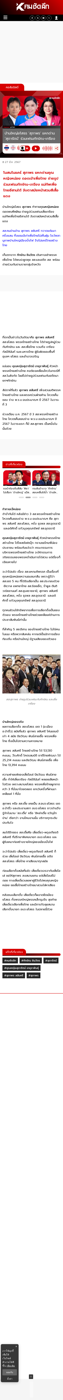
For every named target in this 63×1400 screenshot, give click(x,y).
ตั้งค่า (9, 1378)
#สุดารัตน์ (51, 961)
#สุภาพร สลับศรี (13, 975)
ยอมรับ (9, 1372)
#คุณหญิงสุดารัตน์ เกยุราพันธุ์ (21, 968)
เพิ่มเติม (11, 1365)
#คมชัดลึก (10, 961)
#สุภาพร (33, 975)
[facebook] (32, 18)
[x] (37, 18)
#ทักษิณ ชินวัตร (30, 961)
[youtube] (43, 18)
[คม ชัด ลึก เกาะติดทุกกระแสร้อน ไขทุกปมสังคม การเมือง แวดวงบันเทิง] (31, 7)
